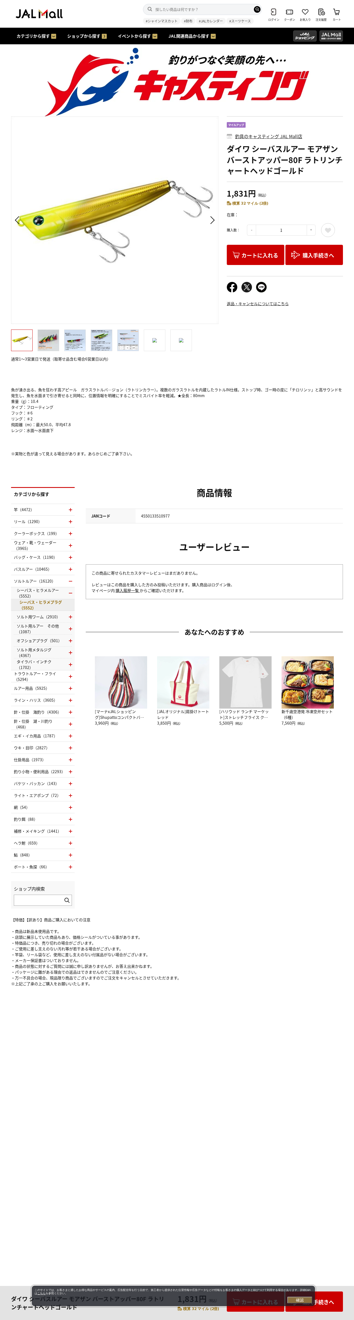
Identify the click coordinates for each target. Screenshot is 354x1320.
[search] (257, 9)
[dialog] (173, 1296)
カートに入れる (259, 255)
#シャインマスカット (162, 21)
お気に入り (328, 230)
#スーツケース (240, 21)
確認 (300, 1300)
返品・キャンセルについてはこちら (258, 303)
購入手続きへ (318, 255)
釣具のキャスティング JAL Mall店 (268, 136)
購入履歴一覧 (128, 590)
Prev (18, 220)
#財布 (188, 21)
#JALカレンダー (211, 21)
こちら (41, 1293)
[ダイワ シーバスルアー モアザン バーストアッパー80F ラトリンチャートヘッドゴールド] (114, 220)
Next (211, 220)
